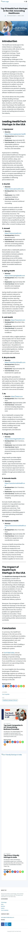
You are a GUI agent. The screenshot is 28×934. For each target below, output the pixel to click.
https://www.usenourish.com (14, 189)
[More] (24, 686)
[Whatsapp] (21, 686)
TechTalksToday (11, 15)
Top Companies (5, 694)
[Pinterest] (13, 686)
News (2, 904)
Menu (26, 1)
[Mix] (18, 686)
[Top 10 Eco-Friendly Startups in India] (14, 802)
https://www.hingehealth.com (14, 439)
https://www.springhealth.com (15, 276)
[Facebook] (3, 686)
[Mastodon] (16, 686)
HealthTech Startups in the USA (10, 700)
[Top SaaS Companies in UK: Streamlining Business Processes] (14, 714)
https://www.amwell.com (13, 233)
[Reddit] (8, 686)
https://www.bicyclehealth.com (15, 362)
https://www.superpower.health (15, 134)
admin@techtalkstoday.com (7, 917)
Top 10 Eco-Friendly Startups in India (11, 856)
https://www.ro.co (17, 396)
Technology (3, 902)
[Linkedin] (11, 686)
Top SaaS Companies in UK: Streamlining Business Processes (13, 727)
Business (3, 906)
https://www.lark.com (18, 320)
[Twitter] (6, 924)
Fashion (2, 908)
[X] (6, 686)
